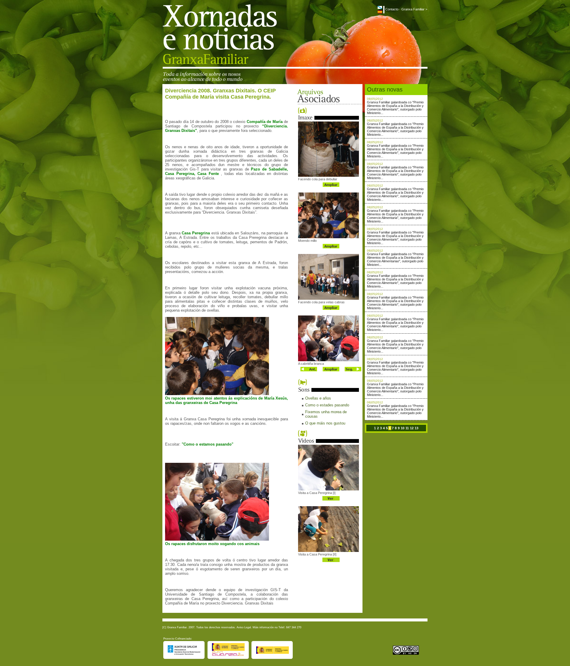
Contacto (391, 9)
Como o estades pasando (327, 405)
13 (416, 428)
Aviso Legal (244, 627)
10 (402, 428)
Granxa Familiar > (414, 9)
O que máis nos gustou (325, 423)
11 (407, 428)
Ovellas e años (318, 398)
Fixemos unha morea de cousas (326, 414)
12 (412, 428)
